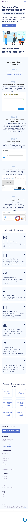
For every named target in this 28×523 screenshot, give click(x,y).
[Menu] (25, 2)
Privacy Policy (4, 503)
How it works (5, 453)
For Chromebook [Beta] (7, 487)
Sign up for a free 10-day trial (14, 74)
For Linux (4, 480)
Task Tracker (5, 460)
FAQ (3, 496)
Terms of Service (5, 458)
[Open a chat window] (25, 520)
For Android (4, 483)
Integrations (4, 464)
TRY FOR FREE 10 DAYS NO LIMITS (11, 431)
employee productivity (16, 209)
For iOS (3, 485)
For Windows (5, 476)
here (25, 507)
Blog (3, 462)
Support (4, 494)
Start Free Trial (9, 25)
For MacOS (4, 478)
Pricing (3, 456)
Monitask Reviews (4, 445)
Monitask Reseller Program (8, 469)
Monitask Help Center (7, 499)
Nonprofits (4, 467)
